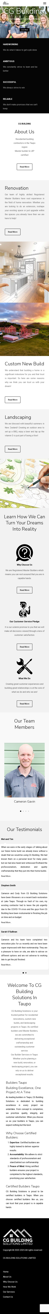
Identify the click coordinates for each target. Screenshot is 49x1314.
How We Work (9, 1287)
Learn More (24, 30)
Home (5, 1271)
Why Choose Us (10, 1282)
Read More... (6, 876)
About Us (7, 1277)
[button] (44, 3)
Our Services (9, 1292)
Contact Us (8, 1297)
